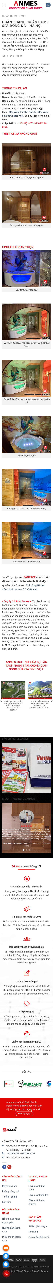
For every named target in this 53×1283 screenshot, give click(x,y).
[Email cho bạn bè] (14, 56)
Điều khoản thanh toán (11, 1238)
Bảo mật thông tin (40, 1267)
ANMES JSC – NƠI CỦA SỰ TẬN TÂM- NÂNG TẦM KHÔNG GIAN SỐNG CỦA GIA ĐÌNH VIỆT (26, 665)
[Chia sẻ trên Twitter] (11, 56)
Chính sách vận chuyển (37, 1202)
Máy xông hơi (9, 1186)
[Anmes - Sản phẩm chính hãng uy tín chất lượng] (25, 4)
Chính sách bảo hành (37, 1188)
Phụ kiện (33, 1231)
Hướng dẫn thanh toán (11, 1229)
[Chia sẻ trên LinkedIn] (21, 56)
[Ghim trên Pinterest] (18, 56)
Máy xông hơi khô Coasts (22, 112)
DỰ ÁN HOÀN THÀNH (13, 16)
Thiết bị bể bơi (10, 1196)
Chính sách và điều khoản (16, 1267)
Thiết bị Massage (38, 1226)
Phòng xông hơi (10, 1191)
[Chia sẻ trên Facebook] (7, 56)
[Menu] (4, 4)
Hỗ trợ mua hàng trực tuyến (11, 1220)
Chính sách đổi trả (38, 1195)
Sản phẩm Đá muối (39, 1237)
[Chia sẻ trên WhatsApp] (4, 56)
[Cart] (48, 5)
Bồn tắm (6, 1202)
